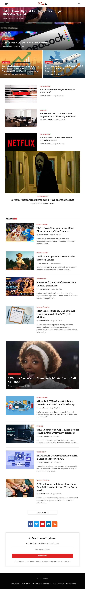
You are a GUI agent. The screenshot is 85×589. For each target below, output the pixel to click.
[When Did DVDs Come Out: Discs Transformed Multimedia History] (20, 405)
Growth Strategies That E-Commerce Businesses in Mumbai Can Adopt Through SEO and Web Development (20, 68)
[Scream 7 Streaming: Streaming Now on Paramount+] (42, 172)
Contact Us (15, 583)
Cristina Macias (7, 74)
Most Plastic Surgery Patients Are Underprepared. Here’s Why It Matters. (56, 314)
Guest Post (36, 583)
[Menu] (6, 3)
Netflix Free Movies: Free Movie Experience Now (56, 139)
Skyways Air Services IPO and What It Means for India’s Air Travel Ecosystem (64, 68)
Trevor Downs (7, 18)
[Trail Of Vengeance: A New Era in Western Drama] (20, 260)
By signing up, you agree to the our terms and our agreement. (43, 561)
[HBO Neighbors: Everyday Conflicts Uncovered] (21, 94)
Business (6, 62)
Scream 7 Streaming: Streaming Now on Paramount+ (42, 199)
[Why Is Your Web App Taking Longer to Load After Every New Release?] (20, 434)
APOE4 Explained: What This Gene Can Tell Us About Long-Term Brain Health (57, 487)
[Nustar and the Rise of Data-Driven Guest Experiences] (20, 286)
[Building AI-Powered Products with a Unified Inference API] (20, 459)
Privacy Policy (57, 561)
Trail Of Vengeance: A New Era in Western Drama (56, 258)
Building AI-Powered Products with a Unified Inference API (57, 457)
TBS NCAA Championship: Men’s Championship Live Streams (55, 229)
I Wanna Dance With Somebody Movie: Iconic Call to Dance (42, 380)
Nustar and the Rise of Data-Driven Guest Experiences (56, 284)
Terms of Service (58, 583)
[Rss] (54, 524)
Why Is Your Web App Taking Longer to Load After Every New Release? (58, 431)
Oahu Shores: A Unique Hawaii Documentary (24, 42)
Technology (41, 279)
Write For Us (26, 583)
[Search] (79, 3)
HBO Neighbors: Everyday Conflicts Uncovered (57, 91)
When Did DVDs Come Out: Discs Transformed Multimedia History (56, 403)
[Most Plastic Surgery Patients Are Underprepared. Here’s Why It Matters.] (20, 315)
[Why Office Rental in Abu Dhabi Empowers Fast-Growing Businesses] (21, 118)
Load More (41, 512)
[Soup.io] (42, 3)
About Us (46, 583)
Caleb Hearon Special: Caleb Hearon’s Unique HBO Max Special (32, 12)
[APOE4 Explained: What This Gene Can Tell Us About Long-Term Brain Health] (20, 488)
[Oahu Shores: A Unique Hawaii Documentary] (42, 36)
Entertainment (8, 39)
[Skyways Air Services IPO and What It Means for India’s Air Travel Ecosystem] (64, 64)
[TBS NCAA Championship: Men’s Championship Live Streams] (20, 232)
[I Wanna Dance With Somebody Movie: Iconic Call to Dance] (42, 365)
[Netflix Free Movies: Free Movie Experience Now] (21, 142)
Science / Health (43, 307)
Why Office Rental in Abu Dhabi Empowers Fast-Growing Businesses (58, 115)
